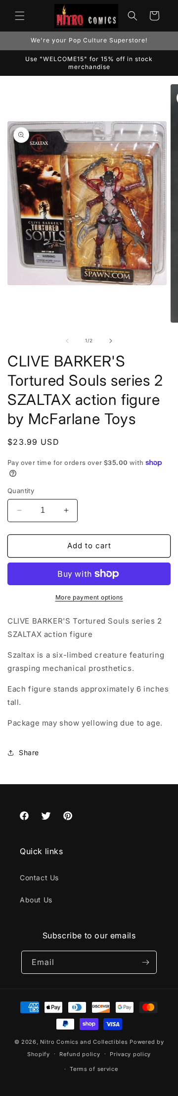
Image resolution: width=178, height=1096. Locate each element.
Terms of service (94, 1068)
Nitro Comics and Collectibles (84, 1041)
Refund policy (79, 1054)
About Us (36, 900)
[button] (20, 16)
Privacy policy (130, 1054)
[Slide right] (111, 341)
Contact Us (39, 877)
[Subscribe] (145, 962)
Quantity (20, 491)
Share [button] (29, 752)
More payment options (89, 597)
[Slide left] (67, 341)
